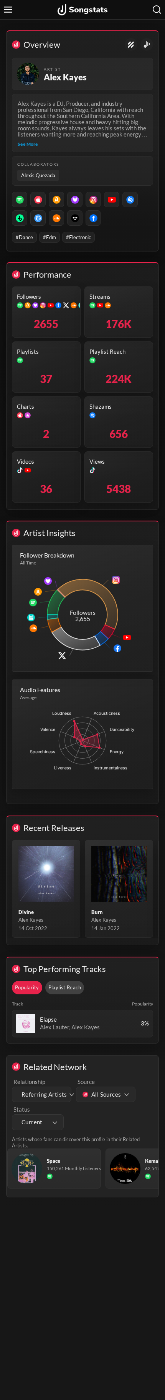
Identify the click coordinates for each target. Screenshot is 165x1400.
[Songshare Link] (146, 44)
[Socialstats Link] (131, 44)
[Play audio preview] (26, 1023)
